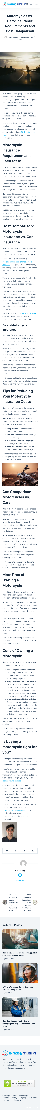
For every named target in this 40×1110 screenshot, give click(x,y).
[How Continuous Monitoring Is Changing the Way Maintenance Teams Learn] (20, 1007)
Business (20, 39)
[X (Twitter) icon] (20, 875)
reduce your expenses (11, 781)
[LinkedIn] (33, 851)
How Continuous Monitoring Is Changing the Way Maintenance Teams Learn (19, 1023)
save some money (29, 313)
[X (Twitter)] (15, 851)
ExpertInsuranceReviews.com (14, 810)
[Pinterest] (24, 851)
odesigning (21, 1098)
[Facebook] (7, 851)
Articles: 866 (20, 880)
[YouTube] (37, 1107)
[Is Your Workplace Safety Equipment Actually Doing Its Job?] (20, 973)
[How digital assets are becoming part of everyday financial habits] (20, 939)
